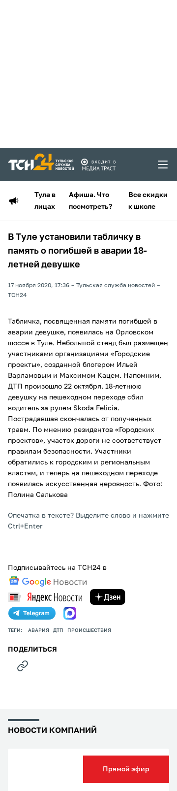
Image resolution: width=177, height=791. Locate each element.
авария (38, 630)
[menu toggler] (163, 164)
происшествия (89, 630)
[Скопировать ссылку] (23, 666)
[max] (69, 613)
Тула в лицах (45, 201)
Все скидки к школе (148, 201)
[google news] (47, 581)
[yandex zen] (107, 597)
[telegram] (32, 613)
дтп (58, 630)
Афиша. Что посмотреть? (90, 201)
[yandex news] (45, 597)
